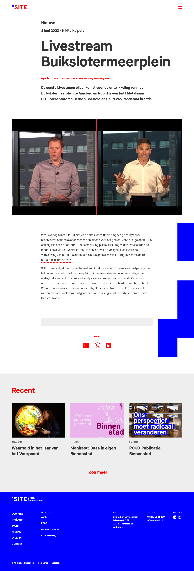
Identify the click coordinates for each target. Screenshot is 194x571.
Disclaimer (42, 562)
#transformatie (70, 78)
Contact (17, 544)
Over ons (17, 514)
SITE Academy (48, 535)
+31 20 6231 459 (156, 516)
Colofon (56, 562)
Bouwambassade (50, 529)
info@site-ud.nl (155, 520)
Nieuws (16, 532)
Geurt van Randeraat (122, 99)
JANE (44, 516)
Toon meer (97, 472)
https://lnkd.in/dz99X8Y (56, 260)
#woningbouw (102, 78)
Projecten (18, 520)
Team (15, 526)
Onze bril (17, 538)
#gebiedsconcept (50, 78)
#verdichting (86, 78)
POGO (44, 523)
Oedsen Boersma (87, 99)
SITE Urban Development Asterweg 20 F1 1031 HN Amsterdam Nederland (125, 522)
